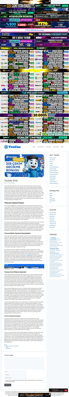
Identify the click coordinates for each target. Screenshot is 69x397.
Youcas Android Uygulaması (53, 241)
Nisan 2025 (52, 216)
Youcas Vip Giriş (52, 271)
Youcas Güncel (8, 348)
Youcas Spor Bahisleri (53, 269)
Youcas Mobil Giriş (54, 174)
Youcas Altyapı (53, 168)
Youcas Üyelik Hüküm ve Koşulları (54, 275)
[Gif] (34, 70)
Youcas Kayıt (52, 179)
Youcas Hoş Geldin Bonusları (59, 254)
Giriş (6, 344)
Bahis (51, 193)
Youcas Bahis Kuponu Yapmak (54, 242)
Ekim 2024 (52, 218)
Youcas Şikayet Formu (57, 276)
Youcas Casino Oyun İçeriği (53, 246)
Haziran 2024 (52, 225)
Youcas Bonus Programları (53, 245)
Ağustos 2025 (53, 214)
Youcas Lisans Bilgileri (58, 257)
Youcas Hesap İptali (52, 254)
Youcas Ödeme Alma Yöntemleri (54, 272)
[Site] (17, 52)
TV (50, 202)
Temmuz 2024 (53, 223)
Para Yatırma (52, 200)
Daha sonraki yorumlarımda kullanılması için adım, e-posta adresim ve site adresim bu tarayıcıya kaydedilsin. (24, 381)
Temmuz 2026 (53, 212)
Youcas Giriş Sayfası (54, 166)
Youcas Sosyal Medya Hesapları (54, 268)
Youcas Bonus (53, 176)
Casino (51, 195)
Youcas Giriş (48, 146)
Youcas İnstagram (53, 170)
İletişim (62, 146)
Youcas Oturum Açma (52, 265)
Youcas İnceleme (40, 146)
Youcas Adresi (53, 157)
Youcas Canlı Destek (54, 172)
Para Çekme (52, 198)
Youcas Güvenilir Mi (54, 183)
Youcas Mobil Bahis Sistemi (53, 260)
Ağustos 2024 (53, 221)
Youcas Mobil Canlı (60, 260)
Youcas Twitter (61, 269)
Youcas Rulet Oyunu (58, 265)
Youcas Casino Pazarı (9, 345)
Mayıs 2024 (52, 227)
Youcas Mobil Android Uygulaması (54, 258)
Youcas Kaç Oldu (53, 181)
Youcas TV (57, 269)
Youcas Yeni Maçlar (57, 271)
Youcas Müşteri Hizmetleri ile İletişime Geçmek (56, 264)
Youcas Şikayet (56, 146)
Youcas (33, 146)
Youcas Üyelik (53, 177)
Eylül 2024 (52, 219)
